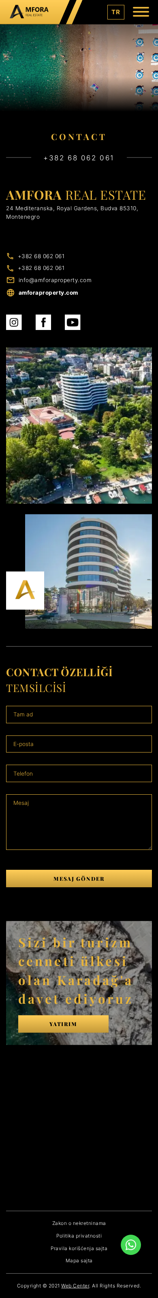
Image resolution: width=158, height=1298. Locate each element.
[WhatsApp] (131, 1245)
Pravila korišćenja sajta (79, 1248)
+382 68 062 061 (41, 256)
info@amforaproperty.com (55, 280)
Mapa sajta (79, 1260)
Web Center (75, 1286)
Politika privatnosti (79, 1236)
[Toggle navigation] (141, 12)
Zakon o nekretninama (79, 1223)
